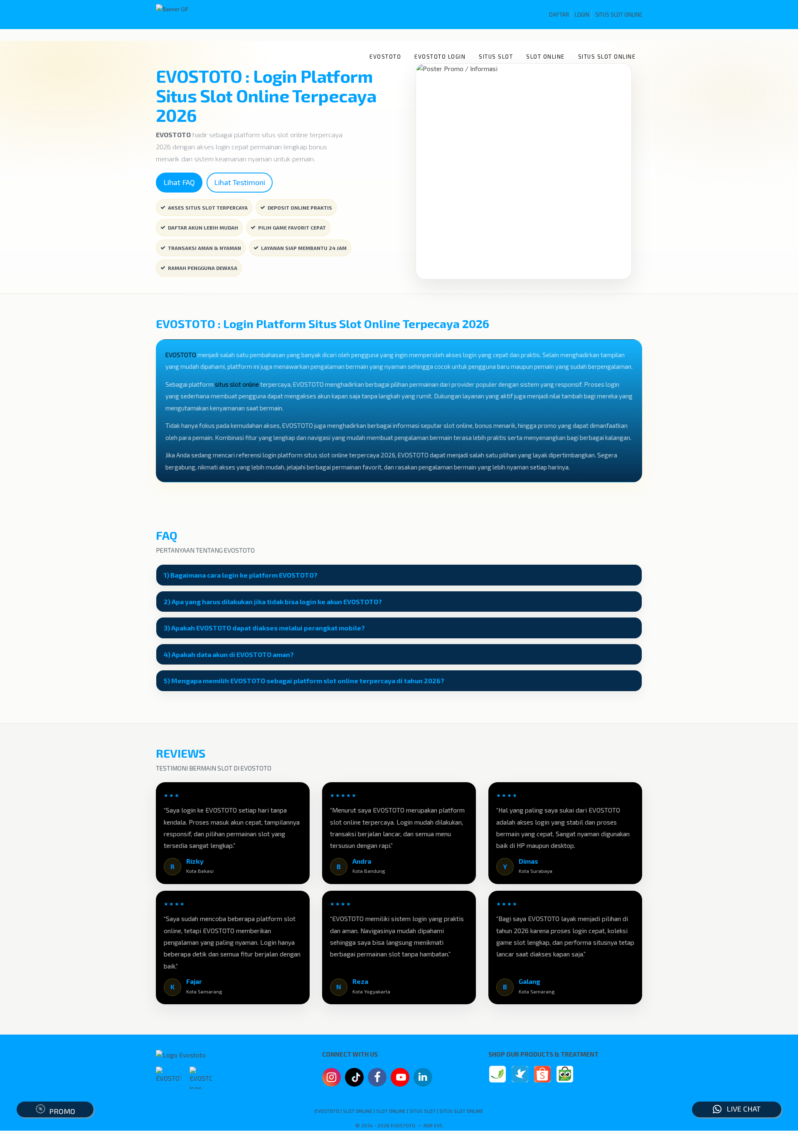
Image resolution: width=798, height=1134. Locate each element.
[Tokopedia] (565, 1074)
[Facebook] (377, 1078)
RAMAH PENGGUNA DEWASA (202, 268)
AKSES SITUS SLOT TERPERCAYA (208, 207)
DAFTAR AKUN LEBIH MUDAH (203, 227)
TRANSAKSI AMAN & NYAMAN (204, 248)
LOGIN (582, 14)
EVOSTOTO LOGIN (440, 56)
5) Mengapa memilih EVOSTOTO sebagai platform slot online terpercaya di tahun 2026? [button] (304, 680)
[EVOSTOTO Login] (497, 1074)
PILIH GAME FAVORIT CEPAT (292, 227)
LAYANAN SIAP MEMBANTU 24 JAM (304, 248)
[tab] (399, 575)
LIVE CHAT (741, 1108)
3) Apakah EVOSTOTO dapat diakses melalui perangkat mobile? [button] (264, 628)
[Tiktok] (354, 1080)
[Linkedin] (423, 1076)
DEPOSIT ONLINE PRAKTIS (300, 207)
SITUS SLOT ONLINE (618, 14)
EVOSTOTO (385, 56)
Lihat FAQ (179, 182)
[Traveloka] (520, 1074)
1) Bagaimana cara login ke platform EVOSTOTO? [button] (241, 575)
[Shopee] (542, 1074)
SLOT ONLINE (545, 56)
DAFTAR (559, 14)
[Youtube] (400, 1079)
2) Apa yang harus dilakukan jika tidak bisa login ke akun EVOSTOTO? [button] (273, 601)
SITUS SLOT (496, 56)
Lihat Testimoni (239, 182)
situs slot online (237, 384)
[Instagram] (331, 1078)
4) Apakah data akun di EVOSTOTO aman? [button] (229, 654)
